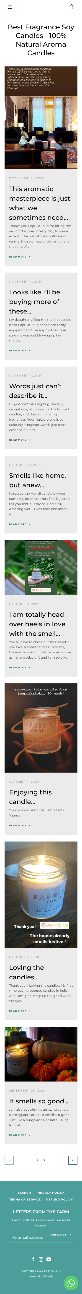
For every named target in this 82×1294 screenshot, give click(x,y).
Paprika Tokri (52, 1270)
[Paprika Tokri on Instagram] (41, 1259)
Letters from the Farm (41, 1211)
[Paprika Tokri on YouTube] (48, 1259)
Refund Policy (59, 1199)
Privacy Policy (50, 1192)
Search (24, 1192)
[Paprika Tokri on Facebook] (33, 1259)
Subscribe (59, 1234)
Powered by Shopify (41, 1276)
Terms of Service (25, 1199)
